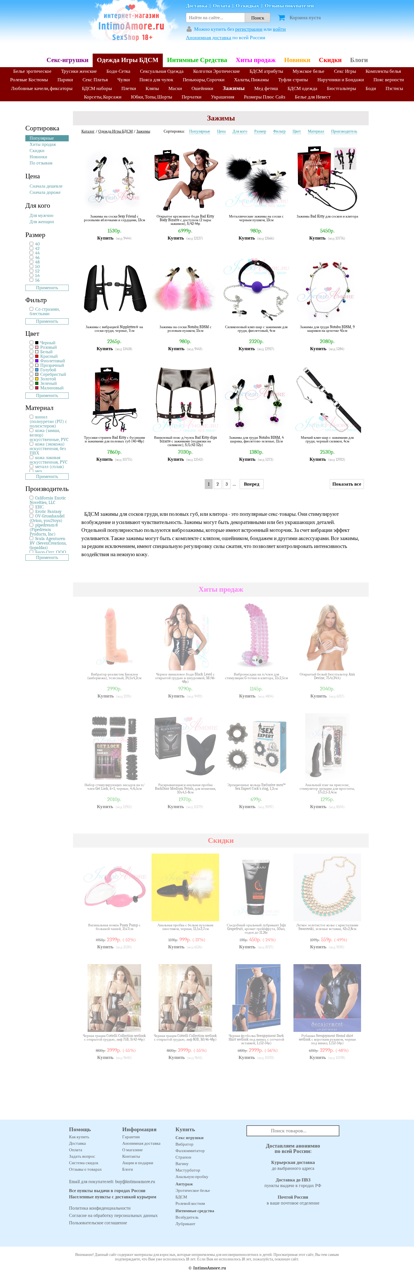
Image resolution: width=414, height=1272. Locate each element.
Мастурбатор (187, 1170)
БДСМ (181, 1196)
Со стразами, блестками (45, 311)
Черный (47, 342)
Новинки (297, 60)
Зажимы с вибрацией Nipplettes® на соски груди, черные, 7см (114, 329)
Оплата (221, 6)
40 (37, 244)
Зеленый (48, 383)
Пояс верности (388, 79)
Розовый (48, 347)
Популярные (42, 138)
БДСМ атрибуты (266, 71)
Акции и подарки (137, 1162)
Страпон (183, 1157)
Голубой (47, 369)
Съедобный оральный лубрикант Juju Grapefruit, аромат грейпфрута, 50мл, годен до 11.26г (256, 928)
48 (37, 262)
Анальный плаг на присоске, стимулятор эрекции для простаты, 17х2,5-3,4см (327, 788)
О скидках (247, 6)
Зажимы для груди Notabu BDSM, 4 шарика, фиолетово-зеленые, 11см (256, 439)
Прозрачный (51, 365)
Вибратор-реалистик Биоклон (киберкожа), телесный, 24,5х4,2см (114, 676)
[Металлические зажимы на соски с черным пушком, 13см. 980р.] (281, 204)
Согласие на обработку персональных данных (113, 1215)
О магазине (132, 1149)
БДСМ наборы (97, 88)
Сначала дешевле (46, 186)
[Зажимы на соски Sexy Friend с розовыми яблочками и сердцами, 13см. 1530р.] (139, 204)
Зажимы (234, 88)
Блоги (359, 60)
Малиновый (51, 388)
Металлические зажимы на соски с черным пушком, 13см (256, 218)
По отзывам (41, 163)
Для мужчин (42, 215)
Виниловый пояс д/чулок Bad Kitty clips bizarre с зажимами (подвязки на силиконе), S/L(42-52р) (185, 441)
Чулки (123, 79)
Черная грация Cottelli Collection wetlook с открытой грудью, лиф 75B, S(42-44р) (114, 1037)
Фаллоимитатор (190, 1150)
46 (37, 257)
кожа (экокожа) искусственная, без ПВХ (48, 449)
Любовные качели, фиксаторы (41, 88)
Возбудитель (187, 1217)
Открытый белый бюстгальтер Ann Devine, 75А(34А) (327, 676)
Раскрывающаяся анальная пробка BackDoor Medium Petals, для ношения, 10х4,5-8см (185, 788)
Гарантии (131, 1136)
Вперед (251, 484)
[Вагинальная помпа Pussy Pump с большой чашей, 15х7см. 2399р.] (139, 912)
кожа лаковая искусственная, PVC (48, 460)
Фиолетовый (52, 360)
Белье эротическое (32, 71)
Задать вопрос (82, 1156)
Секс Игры (345, 71)
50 (37, 266)
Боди (371, 88)
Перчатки (191, 97)
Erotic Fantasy (48, 511)
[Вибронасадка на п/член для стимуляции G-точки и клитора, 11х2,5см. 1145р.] (281, 661)
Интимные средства (194, 1210)
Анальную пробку (191, 1176)
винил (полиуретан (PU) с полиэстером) (48, 422)
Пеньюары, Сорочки (203, 79)
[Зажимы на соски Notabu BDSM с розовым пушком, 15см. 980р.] (210, 314)
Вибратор (184, 1144)
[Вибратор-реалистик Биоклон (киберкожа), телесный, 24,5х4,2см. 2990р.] (139, 661)
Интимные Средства (197, 60)
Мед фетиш (266, 88)
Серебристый (52, 374)
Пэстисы (394, 88)
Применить (47, 287)
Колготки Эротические (216, 71)
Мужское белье (308, 71)
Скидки (330, 60)
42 (37, 248)
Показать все (346, 484)
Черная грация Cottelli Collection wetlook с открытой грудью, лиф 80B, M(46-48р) (185, 1037)
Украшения (222, 97)
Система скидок (83, 1162)
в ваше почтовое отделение (293, 1200)
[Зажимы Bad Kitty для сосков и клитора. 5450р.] (352, 204)
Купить (105, 238)
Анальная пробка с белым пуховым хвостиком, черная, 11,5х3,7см (185, 927)
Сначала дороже (45, 192)
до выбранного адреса (293, 1165)
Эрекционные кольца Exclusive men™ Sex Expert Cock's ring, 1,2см (256, 787)
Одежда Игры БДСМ (128, 60)
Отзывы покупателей (289, 6)
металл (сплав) (49, 466)
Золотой (47, 378)
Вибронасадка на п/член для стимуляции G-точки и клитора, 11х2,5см (256, 676)
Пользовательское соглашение (98, 1223)
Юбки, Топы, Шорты (151, 97)
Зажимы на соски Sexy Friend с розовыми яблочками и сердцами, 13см (114, 218)
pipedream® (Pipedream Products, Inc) (44, 530)
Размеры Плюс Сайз (264, 97)
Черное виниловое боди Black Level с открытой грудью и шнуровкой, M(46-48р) (185, 677)
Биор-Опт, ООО (50, 552)
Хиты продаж (256, 60)
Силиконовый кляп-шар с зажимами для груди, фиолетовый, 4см (256, 329)
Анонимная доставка (208, 38)
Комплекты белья (383, 71)
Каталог (88, 131)
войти (279, 29)
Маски (175, 88)
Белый (46, 351)
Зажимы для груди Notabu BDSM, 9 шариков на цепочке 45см (327, 329)
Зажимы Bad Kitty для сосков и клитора (327, 216)
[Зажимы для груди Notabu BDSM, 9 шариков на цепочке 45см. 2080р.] (352, 314)
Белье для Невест (312, 97)
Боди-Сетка (118, 71)
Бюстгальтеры (341, 88)
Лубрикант (185, 1223)
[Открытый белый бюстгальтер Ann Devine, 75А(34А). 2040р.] (352, 661)
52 (37, 271)
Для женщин (42, 221)
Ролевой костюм (190, 1203)
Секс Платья (95, 79)
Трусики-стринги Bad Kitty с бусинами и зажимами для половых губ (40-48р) (114, 439)
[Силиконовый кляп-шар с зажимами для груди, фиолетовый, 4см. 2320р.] (281, 314)
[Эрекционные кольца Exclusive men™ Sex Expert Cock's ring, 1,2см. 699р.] (281, 772)
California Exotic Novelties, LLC (48, 500)
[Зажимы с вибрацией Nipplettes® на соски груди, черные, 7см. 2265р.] (139, 314)
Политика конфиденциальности (100, 1208)
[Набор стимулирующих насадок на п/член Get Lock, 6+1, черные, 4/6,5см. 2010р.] (139, 772)
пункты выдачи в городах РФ (292, 1182)
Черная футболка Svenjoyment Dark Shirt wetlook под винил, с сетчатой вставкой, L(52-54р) (256, 1039)
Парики (65, 79)
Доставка (196, 6)
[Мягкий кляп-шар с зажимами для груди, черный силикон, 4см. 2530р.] (352, 425)
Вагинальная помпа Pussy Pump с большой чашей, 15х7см (114, 927)
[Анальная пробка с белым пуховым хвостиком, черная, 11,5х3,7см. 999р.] (210, 912)
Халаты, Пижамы (251, 79)
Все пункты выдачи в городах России (107, 1190)
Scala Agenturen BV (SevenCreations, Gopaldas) (48, 543)
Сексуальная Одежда (162, 71)
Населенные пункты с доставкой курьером (112, 1196)
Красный (48, 356)
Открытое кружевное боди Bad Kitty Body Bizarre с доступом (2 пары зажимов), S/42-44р (185, 219)
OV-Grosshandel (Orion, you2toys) (47, 518)
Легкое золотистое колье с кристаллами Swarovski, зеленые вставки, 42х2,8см (327, 927)
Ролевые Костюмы (29, 79)
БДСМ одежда (302, 88)
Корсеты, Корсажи (102, 97)
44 (37, 253)
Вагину (182, 1163)
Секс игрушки (189, 1137)
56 (37, 280)
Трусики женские (79, 71)
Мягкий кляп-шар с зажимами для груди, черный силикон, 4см (327, 439)
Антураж (184, 1184)
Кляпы (152, 88)
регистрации (248, 29)
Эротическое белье (192, 1190)
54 (37, 275)
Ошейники (202, 88)
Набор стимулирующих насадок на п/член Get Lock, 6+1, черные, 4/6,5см (114, 787)
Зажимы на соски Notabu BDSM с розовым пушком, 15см (185, 329)
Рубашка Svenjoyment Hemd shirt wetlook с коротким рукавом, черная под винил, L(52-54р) (327, 1039)
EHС (39, 507)
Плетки (128, 88)
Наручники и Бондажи (340, 79)
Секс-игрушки (67, 60)
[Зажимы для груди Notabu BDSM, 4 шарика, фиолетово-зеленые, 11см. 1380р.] (281, 425)
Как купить (79, 1136)
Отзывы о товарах (85, 1169)
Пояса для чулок (156, 79)
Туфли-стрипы (293, 79)
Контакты (131, 1156)
